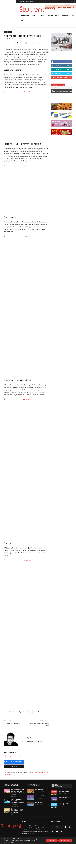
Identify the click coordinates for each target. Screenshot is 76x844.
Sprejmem (52, 840)
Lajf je (5, 32)
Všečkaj (69, 62)
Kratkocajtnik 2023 (64, 797)
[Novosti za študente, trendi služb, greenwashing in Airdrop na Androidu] (7, 801)
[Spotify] (65, 827)
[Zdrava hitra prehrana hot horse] (61, 110)
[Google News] (61, 831)
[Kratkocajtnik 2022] (54, 805)
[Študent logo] (32, 9)
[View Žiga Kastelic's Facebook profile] (22, 738)
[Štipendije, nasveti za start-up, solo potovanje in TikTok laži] (7, 810)
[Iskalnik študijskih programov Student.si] (61, 50)
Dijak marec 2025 (39, 796)
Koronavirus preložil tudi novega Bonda (39, 724)
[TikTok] (69, 827)
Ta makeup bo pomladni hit (12, 723)
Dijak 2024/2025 (39, 802)
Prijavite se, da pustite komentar (13, 756)
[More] (38, 43)
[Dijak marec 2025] (30, 797)
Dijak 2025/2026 (39, 789)
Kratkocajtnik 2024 (64, 791)
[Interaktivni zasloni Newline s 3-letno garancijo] (61, 119)
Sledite (69, 66)
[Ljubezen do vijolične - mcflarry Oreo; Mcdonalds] (61, 128)
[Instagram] (72, 1)
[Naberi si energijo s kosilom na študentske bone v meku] (61, 136)
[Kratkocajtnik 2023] (54, 799)
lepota (10, 32)
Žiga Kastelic (10, 39)
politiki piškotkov (8, 842)
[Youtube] (57, 831)
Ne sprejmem (65, 840)
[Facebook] (69, 1)
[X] (38, 712)
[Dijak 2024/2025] (30, 804)
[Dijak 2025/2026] (30, 791)
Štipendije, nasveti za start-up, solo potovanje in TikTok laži (17, 810)
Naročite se (67, 77)
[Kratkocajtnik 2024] (54, 792)
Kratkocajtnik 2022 (64, 804)
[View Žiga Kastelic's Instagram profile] (22, 741)
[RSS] (74, 1)
